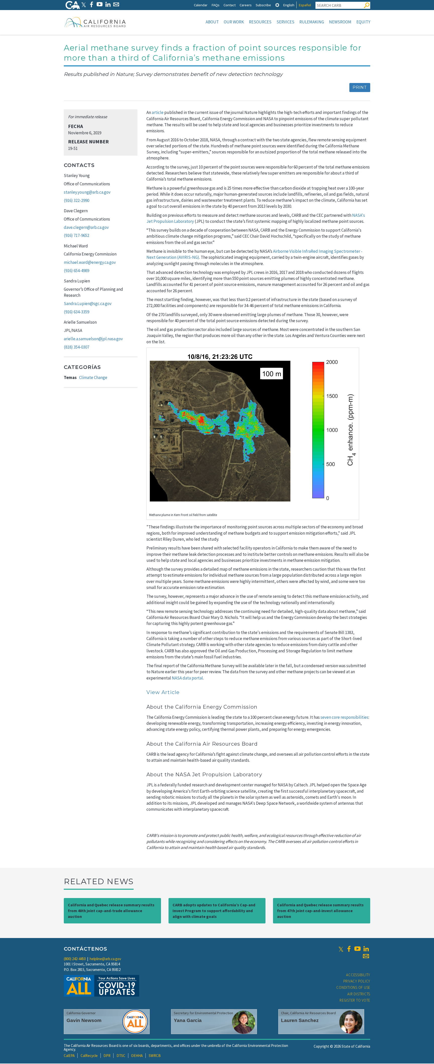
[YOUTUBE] (99, 4)
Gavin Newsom (84, 1020)
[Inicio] (95, 22)
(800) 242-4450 (75, 958)
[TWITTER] (83, 4)
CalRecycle (89, 1055)
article (158, 112)
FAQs (215, 5)
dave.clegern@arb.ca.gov (86, 227)
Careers (246, 5)
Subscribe (263, 5)
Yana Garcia (188, 1020)
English (288, 5)
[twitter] (341, 949)
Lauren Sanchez (300, 1020)
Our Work (234, 22)
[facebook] (349, 949)
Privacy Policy (356, 981)
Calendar (200, 5)
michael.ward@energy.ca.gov (90, 262)
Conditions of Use (353, 987)
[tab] (277, 5)
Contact (230, 5)
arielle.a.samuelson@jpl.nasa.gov (93, 339)
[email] (366, 956)
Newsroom (340, 22)
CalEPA (69, 1055)
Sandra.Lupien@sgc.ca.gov (88, 303)
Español (305, 5)
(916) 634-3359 (76, 312)
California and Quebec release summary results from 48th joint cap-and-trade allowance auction (111, 910)
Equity (363, 22)
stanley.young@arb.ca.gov (87, 192)
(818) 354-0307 (76, 347)
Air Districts (358, 994)
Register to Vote (355, 1000)
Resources (260, 22)
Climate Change (93, 377)
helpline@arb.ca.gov (105, 958)
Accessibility (358, 974)
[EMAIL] (116, 4)
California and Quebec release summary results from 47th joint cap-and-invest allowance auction (320, 910)
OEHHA (137, 1055)
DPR (107, 1055)
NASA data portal (187, 678)
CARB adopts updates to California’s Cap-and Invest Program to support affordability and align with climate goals (214, 910)
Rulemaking (311, 22)
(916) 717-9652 (76, 235)
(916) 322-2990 (76, 200)
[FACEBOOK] (91, 4)
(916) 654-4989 (76, 270)
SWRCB (155, 1055)
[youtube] (357, 949)
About (212, 22)
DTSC (121, 1055)
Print (360, 87)
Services (285, 22)
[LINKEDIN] (108, 4)
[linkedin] (366, 949)
